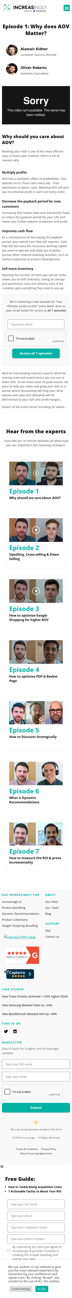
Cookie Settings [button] (21, 1289)
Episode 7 (24, 851)
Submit (36, 1107)
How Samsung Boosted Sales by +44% (27, 1005)
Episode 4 (24, 669)
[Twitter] (6, 1032)
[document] (36, 1231)
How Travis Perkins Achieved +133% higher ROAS (35, 996)
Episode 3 (24, 608)
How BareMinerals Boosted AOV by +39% (29, 1014)
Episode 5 (24, 730)
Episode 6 (24, 791)
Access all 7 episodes (36, 353)
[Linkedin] (15, 1032)
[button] (66, 8)
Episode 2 (24, 547)
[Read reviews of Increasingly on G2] (21, 963)
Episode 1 (24, 491)
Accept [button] (42, 1289)
